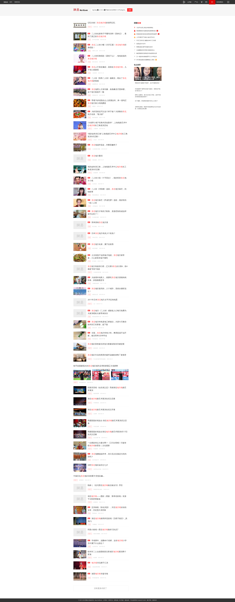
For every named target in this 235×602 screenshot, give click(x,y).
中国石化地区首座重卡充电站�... (88, 476)
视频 (89, 39)
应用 (11, 2)
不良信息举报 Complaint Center (138, 600)
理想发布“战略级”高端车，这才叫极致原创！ (147, 83)
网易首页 (6, 2)
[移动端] (184, 2)
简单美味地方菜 (99, 222)
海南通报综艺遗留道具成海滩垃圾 (146, 31)
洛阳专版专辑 (99, 573)
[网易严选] (196, 2)
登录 (212, 2)
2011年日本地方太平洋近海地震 (102, 299)
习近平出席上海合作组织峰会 (144, 27)
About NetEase (98, 600)
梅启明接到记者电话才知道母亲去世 (146, 53)
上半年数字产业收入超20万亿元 (145, 37)
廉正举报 (149, 600)
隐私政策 (127, 600)
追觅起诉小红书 (140, 43)
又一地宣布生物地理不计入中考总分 (146, 56)
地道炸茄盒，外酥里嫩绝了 (104, 145)
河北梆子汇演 (100, 562)
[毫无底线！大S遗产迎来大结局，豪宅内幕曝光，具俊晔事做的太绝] (148, 74)
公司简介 (105, 600)
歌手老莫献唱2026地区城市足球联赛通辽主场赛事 (95, 366)
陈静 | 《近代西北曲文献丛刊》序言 (105, 485)
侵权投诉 (154, 600)
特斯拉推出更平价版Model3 (144, 47)
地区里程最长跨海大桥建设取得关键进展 (106, 344)
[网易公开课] (190, 2)
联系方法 (111, 600)
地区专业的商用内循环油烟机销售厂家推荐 (107, 355)
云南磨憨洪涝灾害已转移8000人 (145, 50)
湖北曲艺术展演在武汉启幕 (101, 398)
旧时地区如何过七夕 (98, 465)
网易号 (90, 27)
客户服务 (121, 600)
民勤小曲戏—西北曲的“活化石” (103, 529)
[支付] (202, 2)
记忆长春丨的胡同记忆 (101, 22)
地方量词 (97, 156)
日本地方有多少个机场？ (103, 233)
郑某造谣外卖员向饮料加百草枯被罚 (146, 34)
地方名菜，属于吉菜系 (103, 244)
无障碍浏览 (17, 2)
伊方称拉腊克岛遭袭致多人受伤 (145, 60)
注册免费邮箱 (219, 2)
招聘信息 (116, 600)
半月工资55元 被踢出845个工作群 (146, 40)
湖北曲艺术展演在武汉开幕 (101, 409)
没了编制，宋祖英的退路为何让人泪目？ (146, 101)
